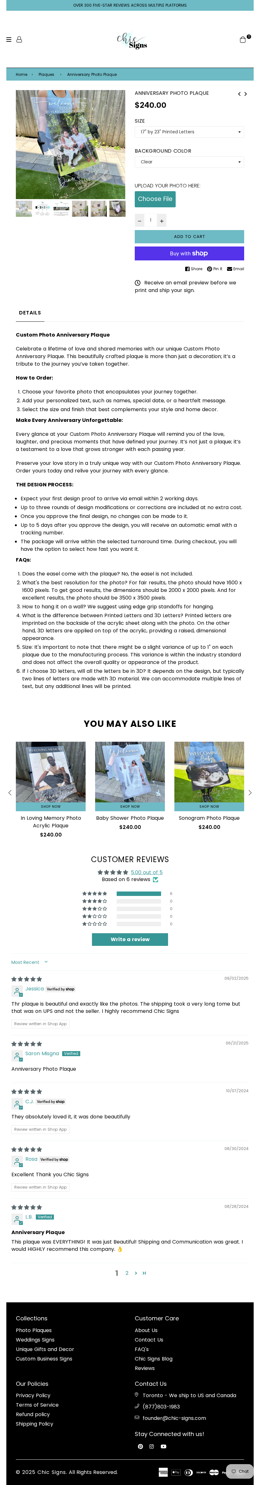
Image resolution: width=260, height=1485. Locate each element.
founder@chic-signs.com (174, 1418)
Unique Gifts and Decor (45, 1349)
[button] (95, 894)
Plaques (46, 74)
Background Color (163, 151)
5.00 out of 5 (147, 872)
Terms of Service (37, 1405)
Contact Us (149, 1339)
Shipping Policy (34, 1423)
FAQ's (142, 1349)
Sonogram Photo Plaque (209, 818)
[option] (70, 144)
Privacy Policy (33, 1395)
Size (140, 121)
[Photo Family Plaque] (239, 93)
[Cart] (243, 39)
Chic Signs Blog (153, 1358)
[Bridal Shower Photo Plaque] (246, 93)
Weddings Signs (35, 1339)
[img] (26, 979)
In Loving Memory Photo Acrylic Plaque (51, 821)
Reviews (145, 1368)
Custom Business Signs (44, 1358)
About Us (146, 1330)
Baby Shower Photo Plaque (130, 818)
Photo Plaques (34, 1330)
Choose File (155, 199)
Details (30, 312)
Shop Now (51, 806)
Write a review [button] (130, 939)
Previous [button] (24, 144)
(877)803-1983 (161, 1406)
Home (21, 74)
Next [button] (117, 144)
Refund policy (33, 1414)
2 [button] (127, 1273)
